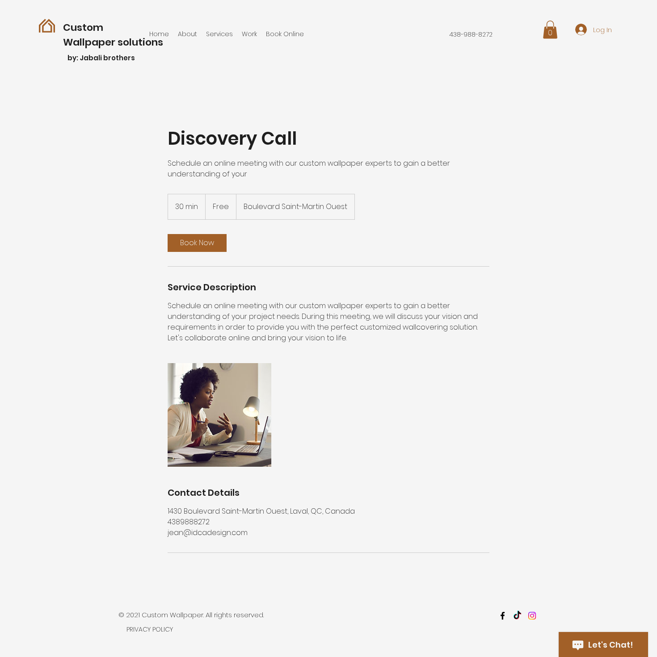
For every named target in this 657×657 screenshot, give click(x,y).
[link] (197, 243)
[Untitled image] (219, 415)
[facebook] (502, 616)
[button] (550, 30)
